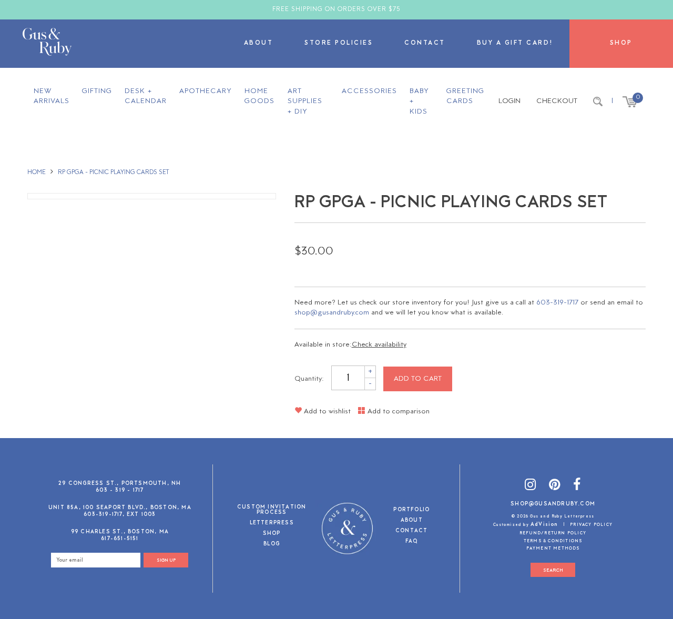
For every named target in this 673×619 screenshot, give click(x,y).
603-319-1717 (557, 302)
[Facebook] (577, 486)
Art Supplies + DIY (305, 101)
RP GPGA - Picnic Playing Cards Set (113, 172)
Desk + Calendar (146, 96)
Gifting (97, 91)
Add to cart (418, 378)
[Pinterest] (555, 486)
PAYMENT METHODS (553, 548)
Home (36, 172)
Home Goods (259, 96)
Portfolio (411, 510)
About (258, 43)
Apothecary (205, 91)
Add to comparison (397, 411)
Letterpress (272, 523)
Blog (271, 544)
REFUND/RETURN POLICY (552, 533)
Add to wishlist (326, 411)
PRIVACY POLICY (591, 524)
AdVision (544, 524)
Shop (621, 43)
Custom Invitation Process (271, 510)
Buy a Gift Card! (515, 43)
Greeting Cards (465, 96)
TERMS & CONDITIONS (553, 541)
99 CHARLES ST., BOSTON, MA (120, 532)
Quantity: (309, 378)
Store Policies (338, 43)
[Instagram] (530, 486)
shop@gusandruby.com (331, 312)
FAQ (411, 542)
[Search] (597, 101)
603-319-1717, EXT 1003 (120, 514)
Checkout (556, 101)
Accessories (369, 91)
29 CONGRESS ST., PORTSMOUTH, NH (119, 483)
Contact (424, 43)
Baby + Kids (419, 101)
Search (553, 570)
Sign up (166, 560)
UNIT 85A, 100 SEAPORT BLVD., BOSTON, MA (119, 507)
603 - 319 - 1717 (120, 490)
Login (509, 101)
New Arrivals (51, 96)
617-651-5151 (119, 538)
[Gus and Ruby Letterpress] (47, 43)
